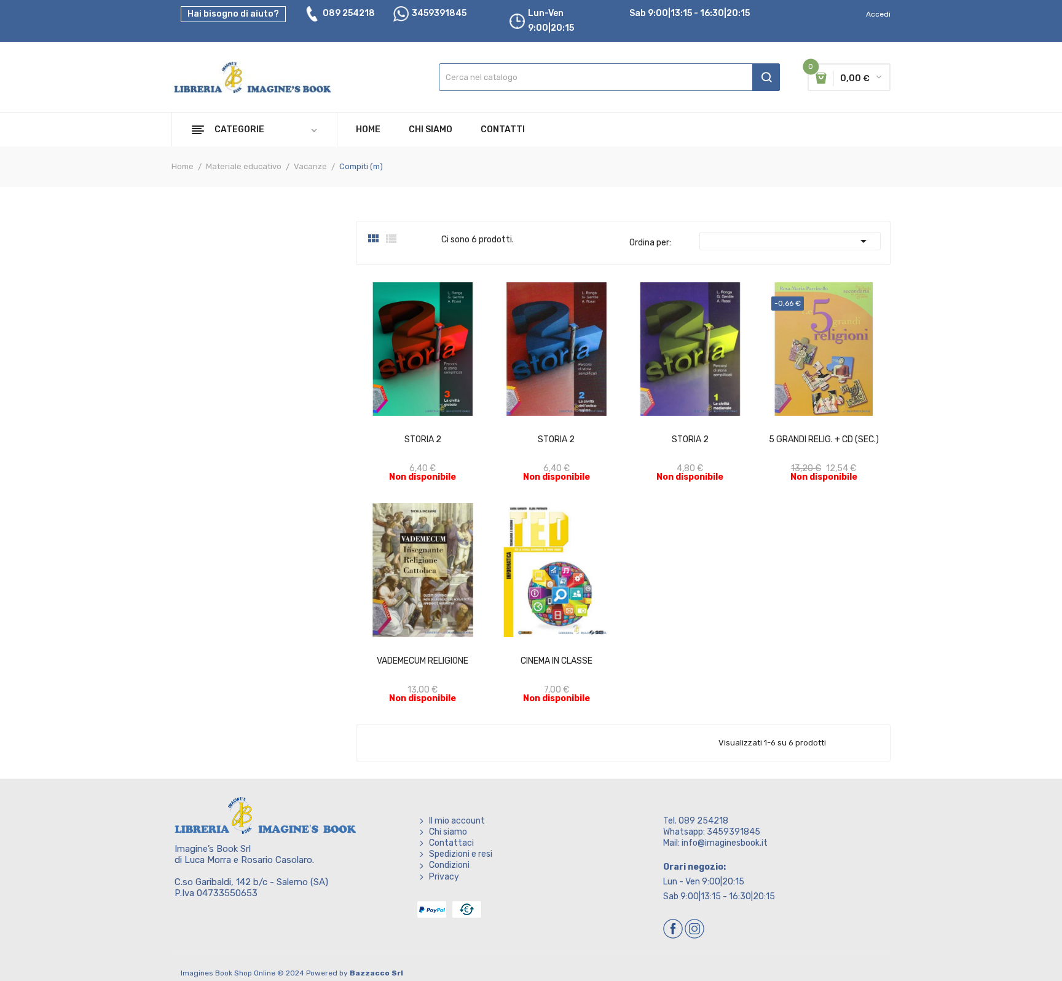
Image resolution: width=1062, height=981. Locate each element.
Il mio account (457, 821)
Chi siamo (448, 832)
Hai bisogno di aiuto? (233, 14)
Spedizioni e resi (460, 854)
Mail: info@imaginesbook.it (715, 843)
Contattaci (451, 843)
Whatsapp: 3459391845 (711, 832)
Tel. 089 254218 (695, 821)
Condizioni (449, 865)
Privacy (444, 877)
